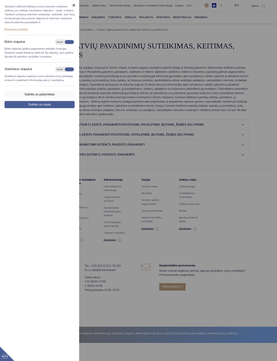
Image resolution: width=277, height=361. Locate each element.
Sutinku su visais (39, 104)
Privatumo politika (16, 29)
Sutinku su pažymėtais (39, 94)
